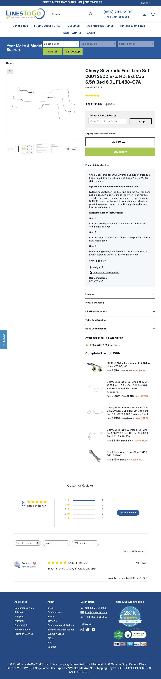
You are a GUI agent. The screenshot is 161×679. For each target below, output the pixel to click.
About (91, 33)
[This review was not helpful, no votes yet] (144, 578)
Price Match (21, 625)
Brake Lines (20, 26)
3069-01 (93, 201)
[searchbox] (25, 543)
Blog (49, 642)
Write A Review (128, 512)
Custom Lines (54, 612)
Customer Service (24, 608)
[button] (3, 339)
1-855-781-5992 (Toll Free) (105, 345)
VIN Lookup (73, 51)
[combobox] (61, 44)
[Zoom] (10, 71)
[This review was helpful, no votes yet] (138, 578)
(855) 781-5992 (117, 12)
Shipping (89, 133)
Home (9, 63)
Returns (18, 612)
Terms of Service (23, 633)
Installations (72, 33)
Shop (50, 608)
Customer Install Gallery (60, 625)
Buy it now (120, 151)
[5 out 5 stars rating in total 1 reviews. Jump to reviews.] (93, 95)
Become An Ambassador (60, 629)
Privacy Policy (22, 629)
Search (52, 51)
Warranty (19, 620)
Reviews (52, 620)
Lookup (140, 121)
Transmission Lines (132, 26)
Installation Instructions (106, 272)
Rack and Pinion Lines (100, 26)
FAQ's (50, 638)
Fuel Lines (73, 26)
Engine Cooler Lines (47, 26)
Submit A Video (55, 633)
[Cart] (153, 14)
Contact (51, 647)
